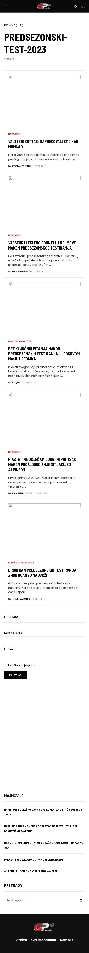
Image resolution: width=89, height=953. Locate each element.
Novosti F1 (14, 134)
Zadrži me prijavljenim (21, 665)
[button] (6, 6)
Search (81, 900)
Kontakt (66, 940)
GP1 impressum (43, 940)
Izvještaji (14, 562)
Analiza (12, 341)
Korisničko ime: (13, 632)
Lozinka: (9, 649)
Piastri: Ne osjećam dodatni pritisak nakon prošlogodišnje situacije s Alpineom (42, 464)
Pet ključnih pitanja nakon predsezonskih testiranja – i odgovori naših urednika (44, 353)
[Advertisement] (44, 733)
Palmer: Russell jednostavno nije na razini (34, 859)
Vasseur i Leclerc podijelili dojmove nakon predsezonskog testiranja (42, 245)
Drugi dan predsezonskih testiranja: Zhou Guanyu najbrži (42, 573)
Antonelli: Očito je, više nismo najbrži (30, 871)
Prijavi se (15, 675)
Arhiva (21, 940)
